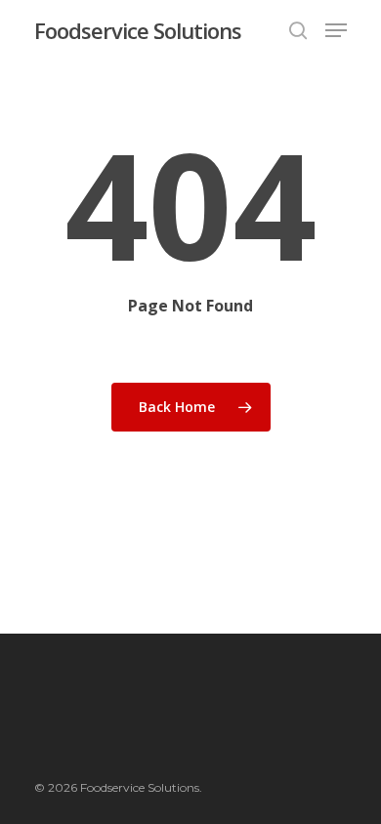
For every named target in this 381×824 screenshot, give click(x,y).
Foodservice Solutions (137, 30)
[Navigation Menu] (336, 30)
